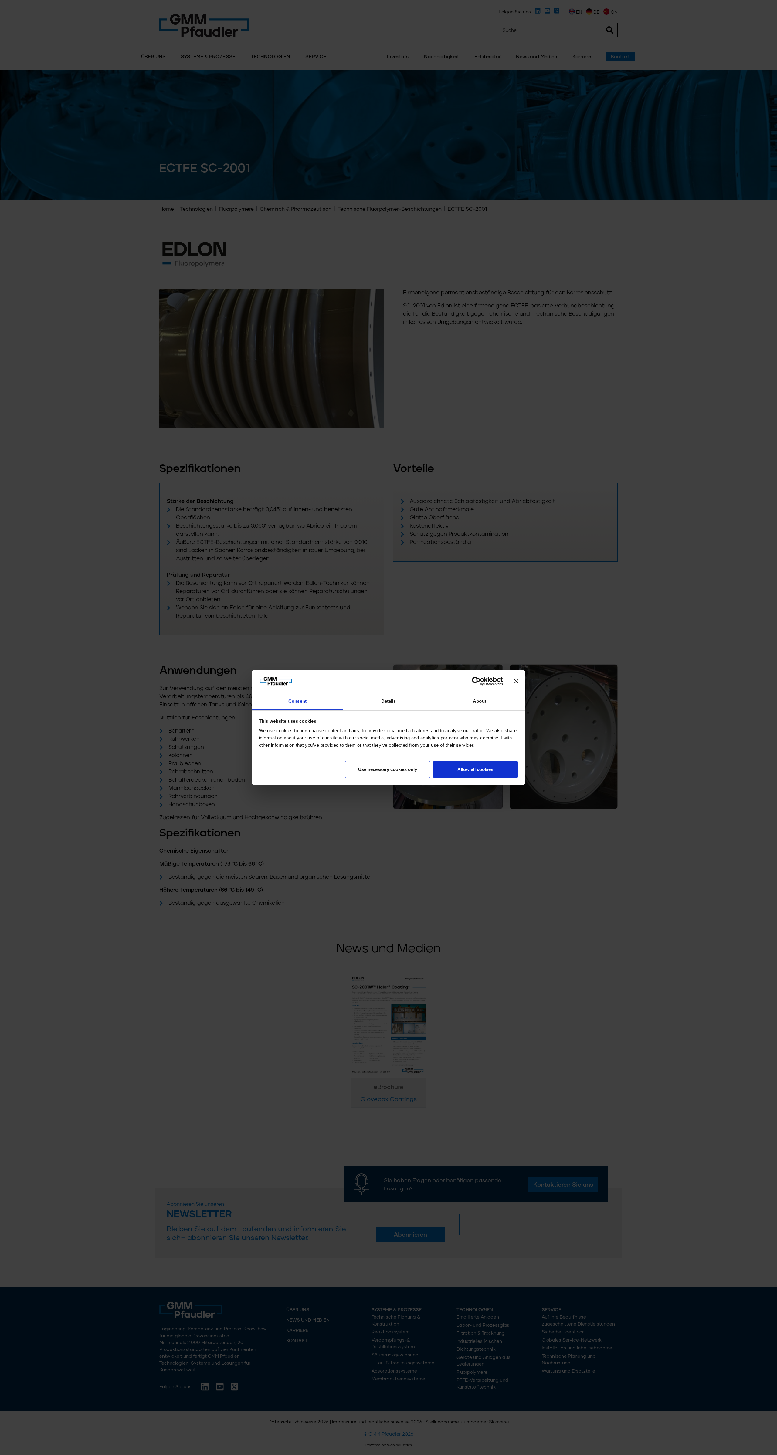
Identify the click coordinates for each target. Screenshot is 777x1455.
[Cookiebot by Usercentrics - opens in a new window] (476, 681)
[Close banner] (516, 681)
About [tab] (479, 701)
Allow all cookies (475, 769)
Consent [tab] (297, 701)
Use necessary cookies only (387, 769)
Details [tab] (388, 701)
